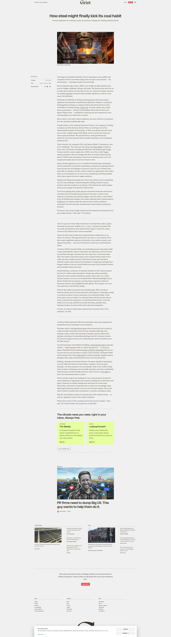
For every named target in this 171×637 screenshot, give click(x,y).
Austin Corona (123, 543)
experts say (84, 107)
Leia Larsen (37, 548)
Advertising (101, 607)
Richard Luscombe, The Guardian (95, 550)
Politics (36, 603)
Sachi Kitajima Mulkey (71, 541)
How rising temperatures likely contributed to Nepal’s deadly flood (127, 530)
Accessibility (102, 611)
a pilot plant (80, 355)
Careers (68, 607)
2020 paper (105, 372)
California (61, 202)
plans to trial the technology (93, 350)
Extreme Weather (38, 609)
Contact (68, 605)
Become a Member (103, 605)
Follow (125, 2)
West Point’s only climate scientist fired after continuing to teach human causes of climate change (100, 546)
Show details (41, 634)
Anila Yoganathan (70, 533)
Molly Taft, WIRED (124, 533)
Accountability (38, 607)
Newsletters (101, 601)
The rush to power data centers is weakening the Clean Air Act (127, 549)
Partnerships (69, 609)
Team (68, 603)
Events (100, 603)
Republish (101, 609)
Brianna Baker (63, 511)
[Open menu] (135, 2)
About (68, 601)
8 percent (69, 93)
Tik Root (68, 552)
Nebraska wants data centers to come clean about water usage (74, 530)
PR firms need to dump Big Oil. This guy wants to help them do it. (83, 505)
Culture (68, 511)
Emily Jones (123, 552)
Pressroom (69, 611)
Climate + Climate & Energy (45, 83)
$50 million (99, 147)
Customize (124, 633)
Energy (36, 601)
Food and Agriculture (39, 611)
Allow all (126, 629)
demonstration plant (98, 345)
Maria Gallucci (34, 76)
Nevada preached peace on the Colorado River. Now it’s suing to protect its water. (127, 539)
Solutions (37, 605)
